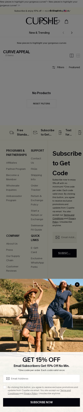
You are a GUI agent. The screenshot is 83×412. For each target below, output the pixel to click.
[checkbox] (4, 387)
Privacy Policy (30, 393)
